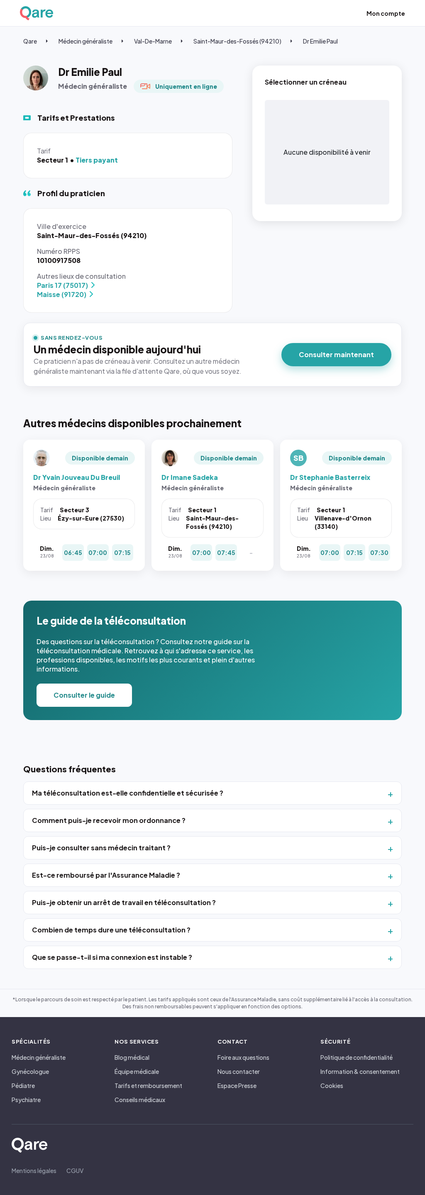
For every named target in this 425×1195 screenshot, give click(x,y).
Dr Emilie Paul (320, 41)
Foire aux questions (243, 1057)
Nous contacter (238, 1071)
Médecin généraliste (85, 41)
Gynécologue (30, 1071)
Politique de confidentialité (356, 1057)
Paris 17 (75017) (62, 285)
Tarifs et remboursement (148, 1085)
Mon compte (385, 13)
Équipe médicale (137, 1071)
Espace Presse (236, 1085)
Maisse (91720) (61, 294)
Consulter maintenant (336, 354)
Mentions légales (34, 1170)
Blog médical (132, 1057)
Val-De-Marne (153, 41)
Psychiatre (26, 1099)
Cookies (331, 1085)
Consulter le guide (84, 695)
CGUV (74, 1170)
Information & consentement (360, 1071)
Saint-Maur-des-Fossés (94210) (237, 41)
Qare (30, 41)
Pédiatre (23, 1085)
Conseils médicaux (140, 1099)
